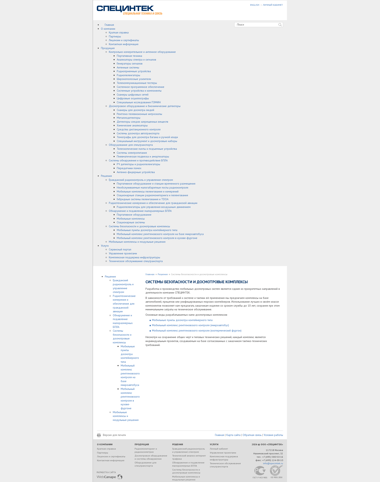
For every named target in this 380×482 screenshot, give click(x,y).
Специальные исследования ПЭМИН (139, 102)
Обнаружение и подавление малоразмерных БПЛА (140, 211)
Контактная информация (123, 44)
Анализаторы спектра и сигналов (136, 59)
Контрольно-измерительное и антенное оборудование (142, 52)
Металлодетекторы (128, 117)
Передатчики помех (129, 168)
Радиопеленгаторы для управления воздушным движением (154, 207)
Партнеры (115, 36)
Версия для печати (114, 435)
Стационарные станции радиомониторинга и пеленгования (152, 195)
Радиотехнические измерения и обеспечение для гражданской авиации (153, 203)
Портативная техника (129, 56)
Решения (106, 176)
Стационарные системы (131, 222)
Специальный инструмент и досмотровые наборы (147, 141)
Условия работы (273, 435)
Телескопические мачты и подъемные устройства (147, 149)
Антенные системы (128, 67)
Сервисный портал (120, 249)
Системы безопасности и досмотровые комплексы (139, 226)
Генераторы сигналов (129, 63)
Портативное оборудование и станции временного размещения (156, 183)
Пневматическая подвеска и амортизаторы (143, 156)
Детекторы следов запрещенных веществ (142, 121)
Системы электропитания (132, 152)
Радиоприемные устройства (134, 71)
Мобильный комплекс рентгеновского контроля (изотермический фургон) (196, 330)
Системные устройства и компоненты (139, 90)
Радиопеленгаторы (128, 75)
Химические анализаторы (132, 125)
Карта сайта (233, 435)
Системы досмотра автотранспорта (138, 133)
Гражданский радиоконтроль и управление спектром (141, 180)
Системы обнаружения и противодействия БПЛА (138, 160)
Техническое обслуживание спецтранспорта (136, 261)
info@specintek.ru (273, 463)
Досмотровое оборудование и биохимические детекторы (144, 106)
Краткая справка (119, 32)
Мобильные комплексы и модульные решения (137, 241)
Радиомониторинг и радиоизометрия (146, 450)
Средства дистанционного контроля (139, 129)
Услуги (105, 245)
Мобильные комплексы (131, 218)
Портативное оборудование (134, 214)
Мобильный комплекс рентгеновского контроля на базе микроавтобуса (160, 234)
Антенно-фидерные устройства (136, 172)
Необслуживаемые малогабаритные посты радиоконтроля (152, 187)
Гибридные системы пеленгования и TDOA (142, 199)
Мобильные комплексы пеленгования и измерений (148, 191)
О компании (108, 28)
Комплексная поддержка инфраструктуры (134, 257)
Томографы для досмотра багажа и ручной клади (147, 137)
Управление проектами (123, 253)
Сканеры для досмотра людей (135, 110)
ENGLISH (254, 4)
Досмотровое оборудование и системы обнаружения (151, 457)
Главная (109, 25)
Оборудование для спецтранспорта (131, 145)
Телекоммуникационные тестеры (137, 83)
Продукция (108, 48)
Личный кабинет (219, 448)
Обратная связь (252, 435)
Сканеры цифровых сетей (132, 94)
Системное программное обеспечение (140, 87)
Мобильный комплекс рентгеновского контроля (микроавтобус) (190, 325)
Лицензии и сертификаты (124, 40)
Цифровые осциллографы (133, 98)
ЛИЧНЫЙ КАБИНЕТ (273, 4)
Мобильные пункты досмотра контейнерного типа (147, 230)
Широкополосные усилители (134, 79)
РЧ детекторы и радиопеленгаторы (138, 164)
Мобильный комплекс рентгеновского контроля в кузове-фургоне (157, 238)
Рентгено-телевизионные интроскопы (139, 114)
